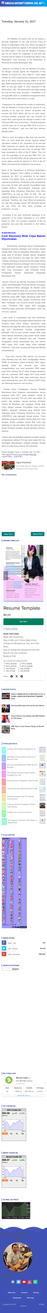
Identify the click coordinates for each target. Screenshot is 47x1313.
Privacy (36, 1292)
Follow (42, 948)
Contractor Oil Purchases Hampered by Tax (21, 749)
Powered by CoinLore (24, 1095)
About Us (11, 1292)
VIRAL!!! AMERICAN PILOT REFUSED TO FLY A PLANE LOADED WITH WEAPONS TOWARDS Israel (28, 696)
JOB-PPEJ (18, 457)
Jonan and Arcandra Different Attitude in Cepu (22, 788)
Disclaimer (17, 1298)
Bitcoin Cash (22, 1078)
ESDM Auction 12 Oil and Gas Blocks (19, 812)
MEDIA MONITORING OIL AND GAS (27, 1304)
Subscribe (42, 954)
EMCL (10, 457)
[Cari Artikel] (43, 3)
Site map (30, 1298)
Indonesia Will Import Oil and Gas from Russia (27, 705)
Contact (24, 1292)
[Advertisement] (19, 995)
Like (44, 943)
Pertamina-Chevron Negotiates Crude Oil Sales (22, 781)
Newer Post (37, 534)
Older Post (8, 534)
